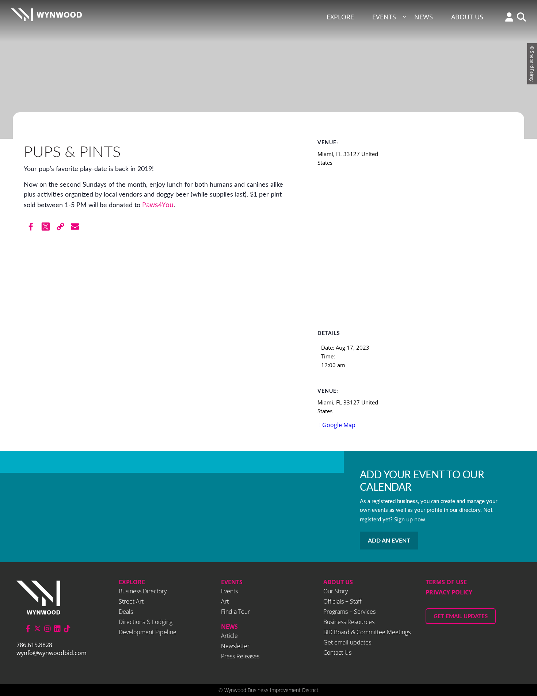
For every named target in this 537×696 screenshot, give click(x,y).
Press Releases (240, 656)
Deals (126, 612)
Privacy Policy (449, 592)
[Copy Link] (60, 226)
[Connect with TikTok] (67, 629)
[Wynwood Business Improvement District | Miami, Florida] (46, 17)
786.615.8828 (34, 645)
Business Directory (143, 591)
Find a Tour (235, 612)
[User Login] (507, 17)
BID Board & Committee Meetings (367, 632)
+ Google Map (336, 425)
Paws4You (158, 204)
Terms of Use (446, 582)
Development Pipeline (147, 632)
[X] (45, 226)
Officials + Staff (342, 601)
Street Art (131, 601)
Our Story (335, 591)
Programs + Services (349, 612)
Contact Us (337, 653)
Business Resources (348, 622)
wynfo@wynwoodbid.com (51, 653)
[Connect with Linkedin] (57, 629)
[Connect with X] (37, 629)
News (423, 16)
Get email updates (347, 642)
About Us (467, 16)
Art (225, 601)
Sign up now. (410, 519)
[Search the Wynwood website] (519, 17)
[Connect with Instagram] (47, 629)
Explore (340, 16)
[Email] (75, 226)
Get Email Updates (461, 616)
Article (229, 636)
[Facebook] (31, 226)
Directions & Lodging (145, 622)
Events (384, 16)
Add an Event (389, 541)
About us (338, 582)
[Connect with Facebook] (28, 629)
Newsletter (235, 646)
